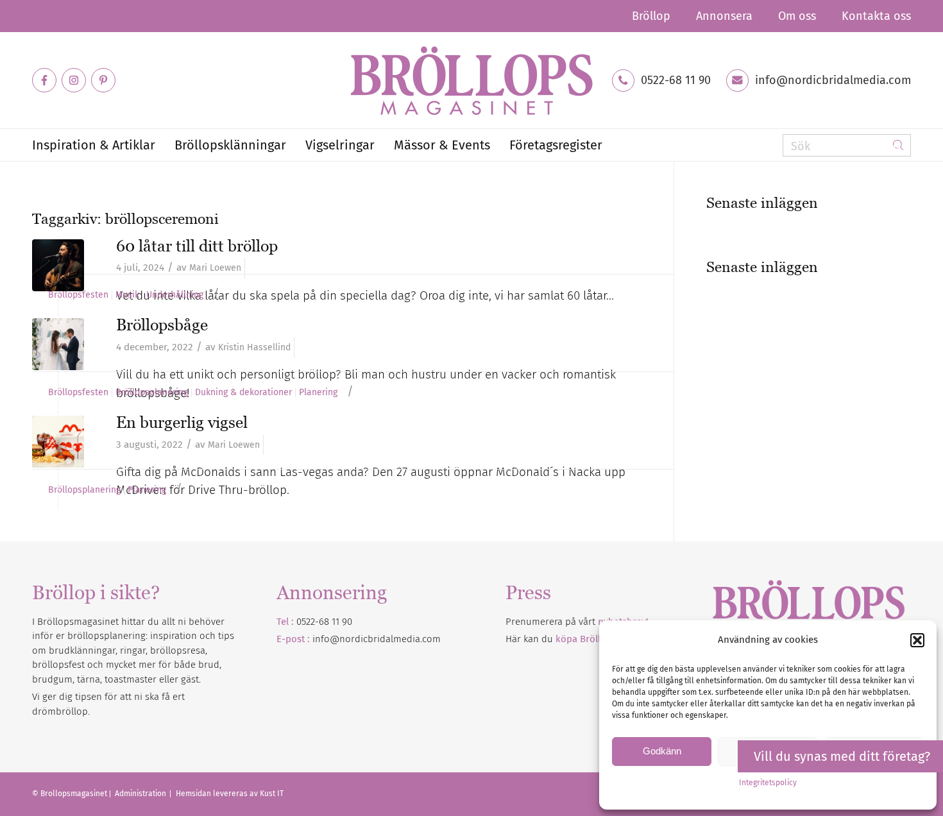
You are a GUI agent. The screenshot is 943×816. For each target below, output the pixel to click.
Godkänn (662, 750)
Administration (141, 793)
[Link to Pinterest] (103, 80)
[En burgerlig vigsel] (58, 442)
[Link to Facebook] (44, 80)
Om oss (797, 16)
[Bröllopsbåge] (58, 344)
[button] (917, 640)
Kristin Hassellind (254, 347)
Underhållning (174, 295)
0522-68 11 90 (676, 80)
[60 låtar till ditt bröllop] (58, 265)
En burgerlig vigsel (182, 422)
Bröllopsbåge (162, 324)
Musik (127, 295)
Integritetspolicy (768, 782)
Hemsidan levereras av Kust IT (230, 793)
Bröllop (651, 16)
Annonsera (724, 16)
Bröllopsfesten (78, 295)
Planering (318, 392)
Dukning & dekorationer (243, 392)
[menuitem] (651, 16)
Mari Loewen (215, 267)
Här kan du (583, 639)
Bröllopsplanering (151, 392)
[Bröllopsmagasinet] (471, 80)
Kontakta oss (876, 16)
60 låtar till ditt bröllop (197, 245)
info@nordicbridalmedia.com (833, 80)
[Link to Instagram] (74, 80)
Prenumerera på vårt (577, 621)
